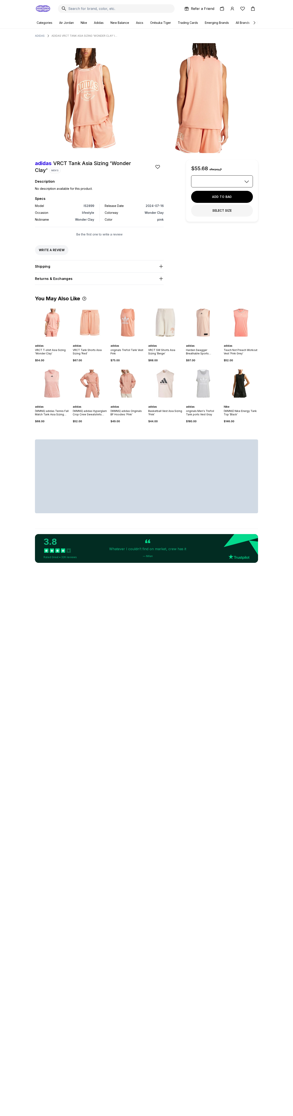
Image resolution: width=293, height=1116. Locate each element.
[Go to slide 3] (165, 402)
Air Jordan (66, 22)
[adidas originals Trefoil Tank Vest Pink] (127, 322)
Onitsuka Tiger (160, 22)
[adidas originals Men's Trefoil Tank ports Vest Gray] (203, 383)
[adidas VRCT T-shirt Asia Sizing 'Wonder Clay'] (52, 322)
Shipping (42, 266)
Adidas (99, 22)
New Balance (119, 22)
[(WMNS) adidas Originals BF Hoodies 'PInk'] (127, 383)
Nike (84, 22)
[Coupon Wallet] (222, 8)
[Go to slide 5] (168, 402)
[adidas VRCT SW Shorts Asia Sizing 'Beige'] (165, 322)
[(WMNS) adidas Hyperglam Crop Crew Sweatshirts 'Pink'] (90, 383)
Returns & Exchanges (54, 278)
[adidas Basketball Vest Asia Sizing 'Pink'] (165, 383)
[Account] (232, 8)
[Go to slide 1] (126, 402)
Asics (139, 22)
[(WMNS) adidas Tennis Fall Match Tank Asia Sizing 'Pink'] (52, 383)
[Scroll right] (254, 23)
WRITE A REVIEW (52, 250)
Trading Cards (188, 22)
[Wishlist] (242, 8)
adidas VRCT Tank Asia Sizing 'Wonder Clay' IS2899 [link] (84, 35)
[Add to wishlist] (158, 166)
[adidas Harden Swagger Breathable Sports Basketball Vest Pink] (203, 322)
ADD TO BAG (222, 197)
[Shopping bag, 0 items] (253, 8)
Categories (44, 22)
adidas (40, 35)
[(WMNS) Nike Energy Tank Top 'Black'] (241, 383)
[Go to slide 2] (128, 402)
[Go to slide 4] (167, 402)
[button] (84, 298)
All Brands (243, 22)
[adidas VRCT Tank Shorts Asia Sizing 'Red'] (90, 322)
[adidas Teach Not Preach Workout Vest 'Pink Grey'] (241, 322)
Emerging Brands (217, 22)
